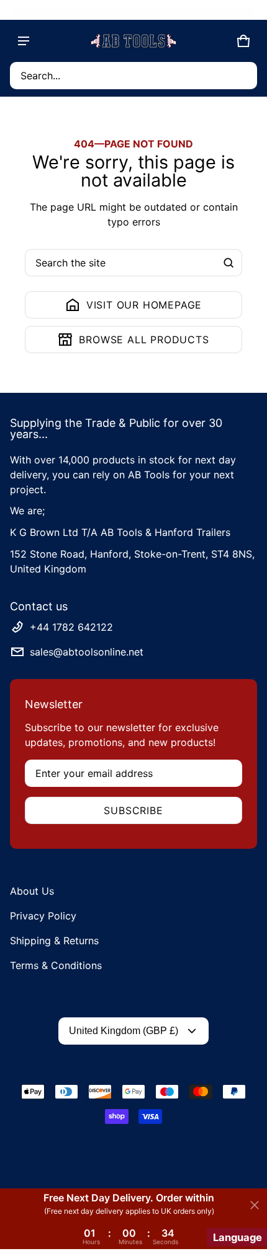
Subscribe (133, 810)
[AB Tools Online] (133, 40)
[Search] (228, 262)
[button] (133, 75)
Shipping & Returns (54, 940)
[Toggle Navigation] (23, 41)
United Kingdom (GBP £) (123, 1030)
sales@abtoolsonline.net (86, 652)
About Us (32, 891)
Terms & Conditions (56, 965)
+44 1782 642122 (71, 627)
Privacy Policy (43, 916)
